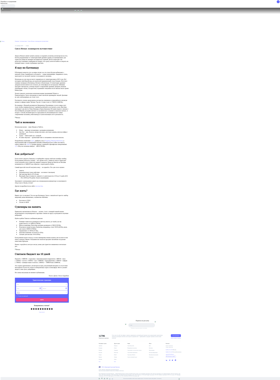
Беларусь (115, 345)
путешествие (23, 41)
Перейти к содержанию (8, 1)
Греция (100, 354)
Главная (17, 41)
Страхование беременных (132, 352)
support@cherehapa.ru (170, 354)
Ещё (99, 361)
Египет (115, 348)
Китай (115, 354)
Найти (42, 299)
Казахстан (116, 352)
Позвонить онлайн (171, 356)
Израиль (100, 357)
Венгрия (100, 350)
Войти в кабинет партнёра (176, 338)
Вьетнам (100, 352)
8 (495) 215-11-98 (169, 349)
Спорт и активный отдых (132, 357)
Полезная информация (153, 352)
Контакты (151, 348)
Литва (115, 359)
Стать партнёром (176, 335)
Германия (116, 350)
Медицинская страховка (132, 348)
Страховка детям (130, 345)
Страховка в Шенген (131, 354)
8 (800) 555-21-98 (169, 352)
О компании (151, 357)
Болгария (100, 348)
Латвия (115, 357)
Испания (100, 359)
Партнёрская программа (153, 354)
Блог (150, 345)
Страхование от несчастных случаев (134, 350)
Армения (100, 345)
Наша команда (151, 350)
